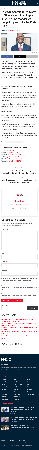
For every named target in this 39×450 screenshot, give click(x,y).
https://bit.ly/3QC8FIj (14, 154)
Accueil (3, 440)
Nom (3, 253)
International (18, 384)
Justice (16, 387)
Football (16, 379)
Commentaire (6, 230)
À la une (4, 379)
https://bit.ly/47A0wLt (12, 157)
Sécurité (29, 387)
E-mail (4, 262)
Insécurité (17, 382)
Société (29, 389)
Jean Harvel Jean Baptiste (14, 142)
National (16, 399)
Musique (17, 396)
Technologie (31, 394)
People (29, 379)
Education (4, 399)
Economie (4, 394)
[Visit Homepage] (19, 3)
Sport (28, 392)
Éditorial (4, 396)
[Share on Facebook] (7, 56)
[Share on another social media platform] (32, 56)
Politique (30, 382)
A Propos (11, 440)
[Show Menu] (2, 3)
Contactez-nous (21, 440)
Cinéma (3, 384)
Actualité (8, 8)
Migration (17, 394)
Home (3, 8)
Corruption (4, 387)
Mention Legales (23, 442)
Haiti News (10, 30)
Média (16, 389)
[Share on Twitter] (20, 56)
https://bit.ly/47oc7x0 (14, 152)
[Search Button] (37, 3)
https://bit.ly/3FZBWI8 (14, 161)
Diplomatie (4, 392)
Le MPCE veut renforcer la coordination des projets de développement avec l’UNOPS (22, 409)
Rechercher (4, 305)
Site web (4, 270)
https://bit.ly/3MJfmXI (15, 159)
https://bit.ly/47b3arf (9, 150)
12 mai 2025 (20, 30)
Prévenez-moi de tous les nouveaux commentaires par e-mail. (19, 288)
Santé (28, 384)
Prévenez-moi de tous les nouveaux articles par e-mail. (18, 295)
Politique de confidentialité (8, 442)
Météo (16, 392)
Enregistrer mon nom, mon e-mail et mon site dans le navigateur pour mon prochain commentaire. (20, 279)
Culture (3, 389)
